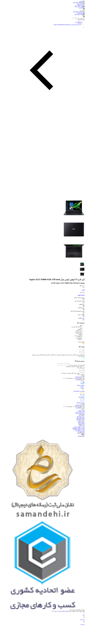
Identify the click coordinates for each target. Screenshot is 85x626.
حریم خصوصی (81, 424)
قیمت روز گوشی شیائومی (78, 429)
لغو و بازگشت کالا (80, 417)
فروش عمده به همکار (79, 412)
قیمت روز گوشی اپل (79, 430)
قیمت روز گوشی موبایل (79, 426)
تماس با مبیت (81, 410)
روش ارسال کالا (80, 416)
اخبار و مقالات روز (80, 411)
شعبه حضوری (81, 414)
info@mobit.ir (79, 379)
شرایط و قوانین (81, 421)
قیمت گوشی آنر (80, 431)
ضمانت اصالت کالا (80, 419)
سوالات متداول (81, 423)
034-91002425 (78, 377)
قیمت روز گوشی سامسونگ (78, 428)
